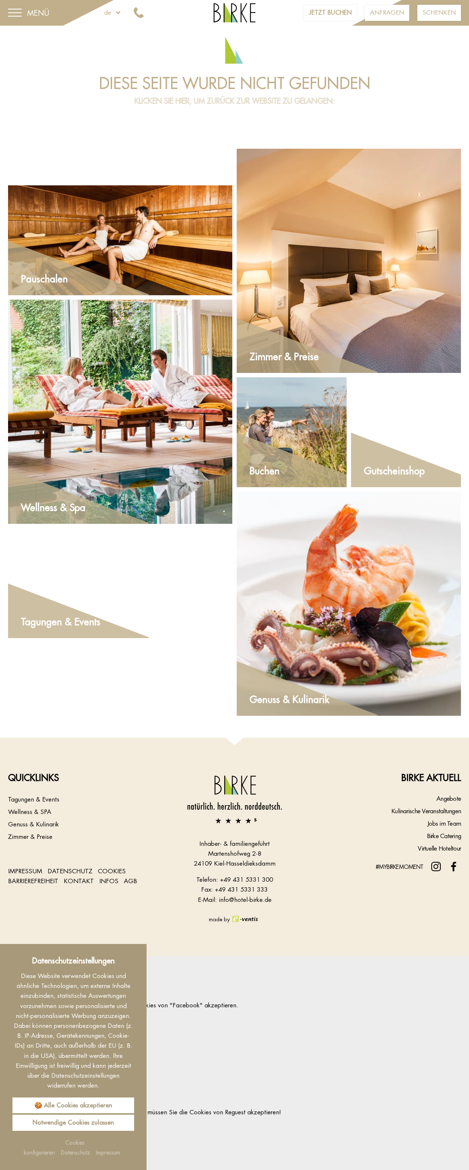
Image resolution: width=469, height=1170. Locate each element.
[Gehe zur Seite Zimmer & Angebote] (349, 261)
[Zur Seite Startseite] (234, 799)
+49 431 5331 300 (246, 879)
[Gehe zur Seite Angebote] (120, 240)
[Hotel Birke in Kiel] (235, 12)
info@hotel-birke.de (245, 900)
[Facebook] (453, 866)
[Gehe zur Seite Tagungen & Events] (120, 583)
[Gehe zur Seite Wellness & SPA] (120, 412)
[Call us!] (140, 13)
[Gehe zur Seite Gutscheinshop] (406, 432)
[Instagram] (436, 866)
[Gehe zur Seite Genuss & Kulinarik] (349, 604)
